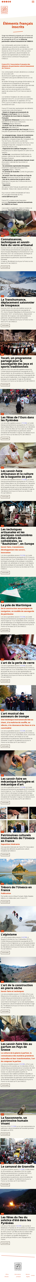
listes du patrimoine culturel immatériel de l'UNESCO (17, 40)
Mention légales (28, 1275)
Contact (33, 1275)
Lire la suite (5, 267)
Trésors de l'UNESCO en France (18, 210)
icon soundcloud (10, 1)
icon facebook (2, 1)
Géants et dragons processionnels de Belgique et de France (15, 113)
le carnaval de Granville (11, 172)
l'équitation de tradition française (15, 149)
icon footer (18, 1266)
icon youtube (8, 1)
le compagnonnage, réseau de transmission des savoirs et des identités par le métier (17, 136)
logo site (4, 10)
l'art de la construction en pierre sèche (16, 179)
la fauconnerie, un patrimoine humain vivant (18, 160)
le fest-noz (6, 154)
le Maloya (6, 124)
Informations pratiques (18, 1275)
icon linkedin (6, 1)
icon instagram (4, 1)
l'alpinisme (6, 185)
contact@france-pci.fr (10, 196)
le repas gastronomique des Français (15, 129)
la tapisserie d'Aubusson (11, 120)
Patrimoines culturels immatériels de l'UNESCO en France (17, 203)
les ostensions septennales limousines (16, 166)
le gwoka (6, 170)
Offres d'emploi (7, 1275)
